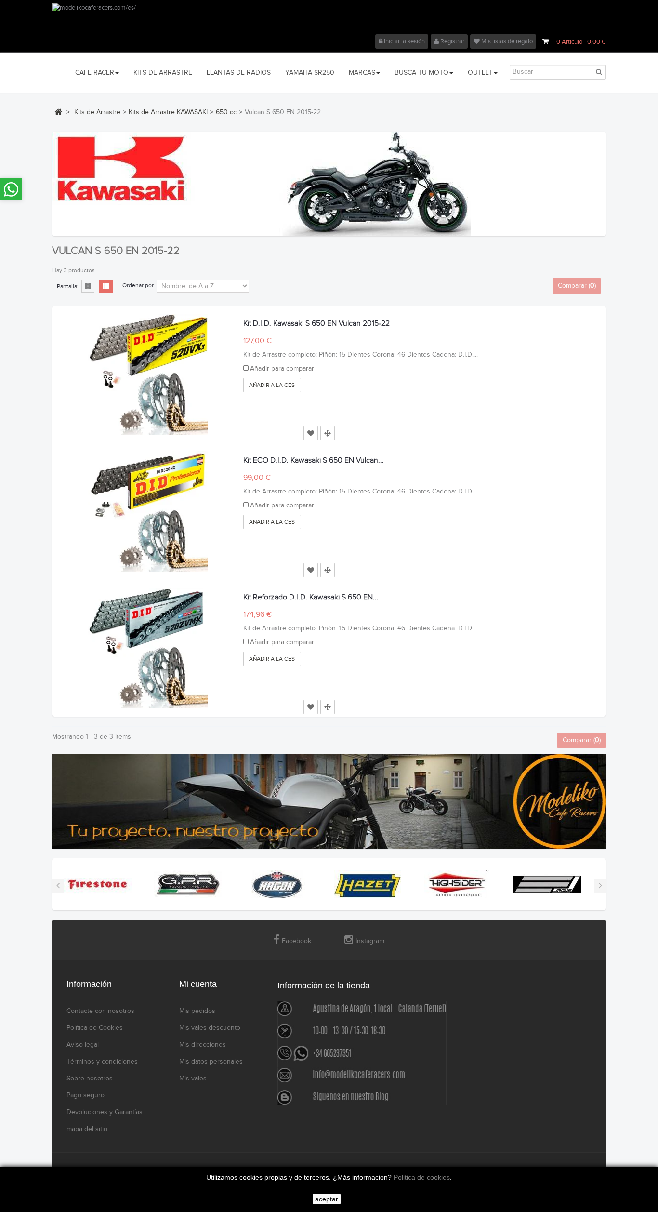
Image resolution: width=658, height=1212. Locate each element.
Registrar (451, 41)
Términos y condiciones (102, 1061)
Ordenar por (138, 285)
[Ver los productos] (98, 884)
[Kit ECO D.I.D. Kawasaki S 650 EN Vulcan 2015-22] (148, 511)
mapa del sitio (86, 1129)
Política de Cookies (94, 1028)
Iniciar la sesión (403, 41)
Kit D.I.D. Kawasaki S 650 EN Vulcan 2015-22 (316, 323)
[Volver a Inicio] (58, 112)
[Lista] (106, 286)
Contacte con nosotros (100, 1011)
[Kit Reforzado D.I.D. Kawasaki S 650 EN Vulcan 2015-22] (148, 648)
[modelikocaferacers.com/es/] (329, 18)
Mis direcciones (202, 1045)
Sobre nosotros (89, 1078)
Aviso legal (82, 1045)
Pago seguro (85, 1095)
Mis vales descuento (209, 1028)
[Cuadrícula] (88, 286)
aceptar (326, 1199)
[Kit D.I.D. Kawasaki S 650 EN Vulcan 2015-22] (148, 374)
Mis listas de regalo (506, 41)
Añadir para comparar (282, 369)
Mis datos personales (211, 1061)
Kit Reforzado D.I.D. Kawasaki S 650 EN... (311, 597)
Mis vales (193, 1078)
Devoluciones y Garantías (104, 1112)
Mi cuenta (198, 984)
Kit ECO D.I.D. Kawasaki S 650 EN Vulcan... (313, 460)
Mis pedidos (197, 1011)
